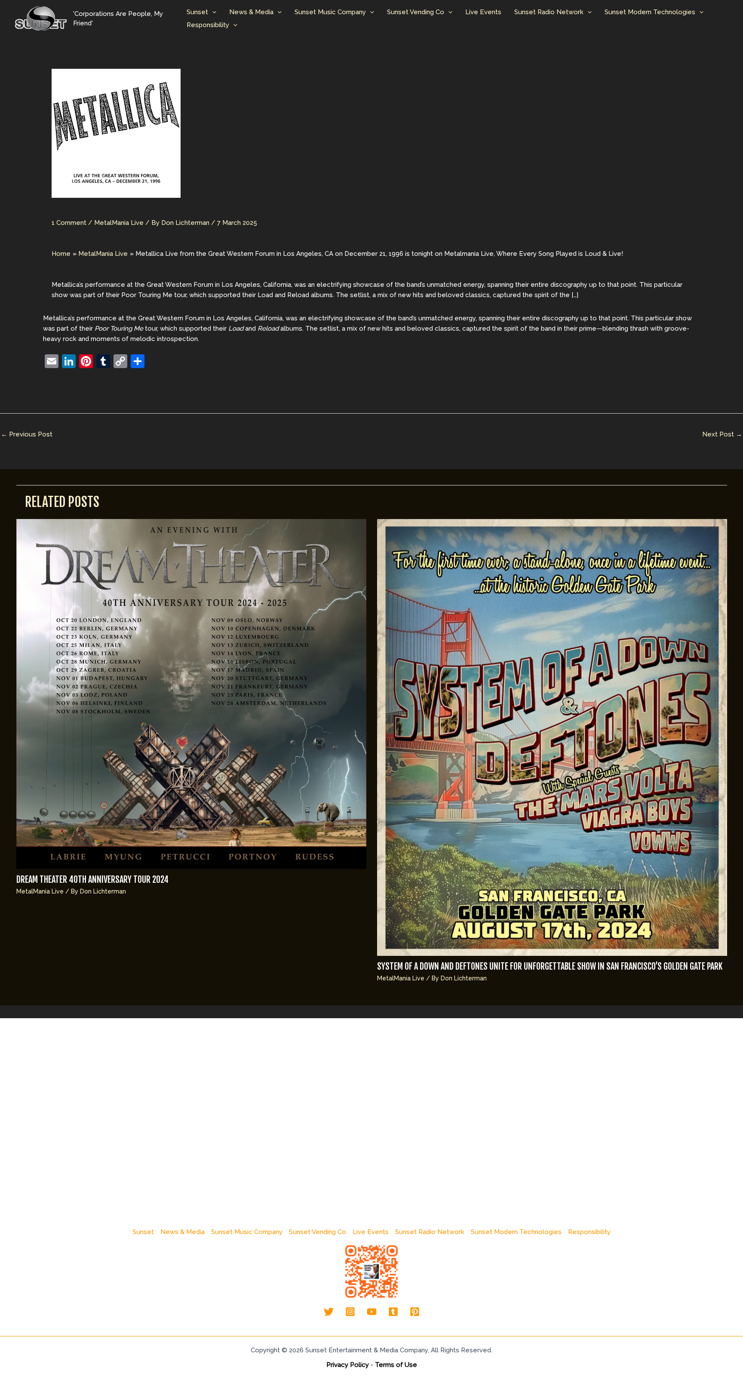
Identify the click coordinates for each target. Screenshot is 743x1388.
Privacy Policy (347, 1365)
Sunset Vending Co (415, 12)
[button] (212, 12)
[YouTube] (372, 1312)
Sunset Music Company (330, 12)
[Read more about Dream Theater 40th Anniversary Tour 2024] (191, 693)
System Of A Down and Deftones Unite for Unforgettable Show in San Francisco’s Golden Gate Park (549, 966)
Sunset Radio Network (548, 12)
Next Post (722, 434)
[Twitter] (329, 1312)
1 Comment (69, 223)
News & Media (251, 12)
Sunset (197, 12)
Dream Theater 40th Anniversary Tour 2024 (92, 879)
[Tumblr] (393, 1312)
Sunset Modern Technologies (650, 12)
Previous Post (26, 434)
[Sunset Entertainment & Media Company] (41, 18)
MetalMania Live (119, 223)
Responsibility (208, 25)
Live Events (483, 12)
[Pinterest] (415, 1312)
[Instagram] (350, 1312)
